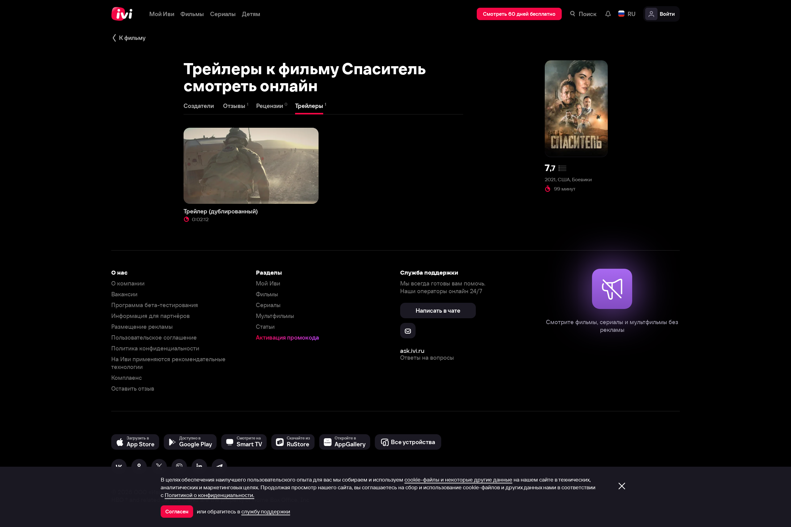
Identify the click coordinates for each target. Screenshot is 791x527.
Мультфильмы (275, 316)
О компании (128, 283)
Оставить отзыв (132, 388)
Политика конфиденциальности (155, 348)
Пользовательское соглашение (154, 337)
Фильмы (267, 294)
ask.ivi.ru (412, 350)
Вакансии (124, 294)
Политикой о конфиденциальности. (209, 495)
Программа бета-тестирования (154, 305)
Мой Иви (268, 283)
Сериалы (268, 305)
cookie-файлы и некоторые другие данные (458, 480)
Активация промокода (287, 337)
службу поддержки (265, 511)
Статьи (265, 326)
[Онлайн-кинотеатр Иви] (124, 14)
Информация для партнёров (150, 316)
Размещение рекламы (142, 326)
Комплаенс (126, 378)
